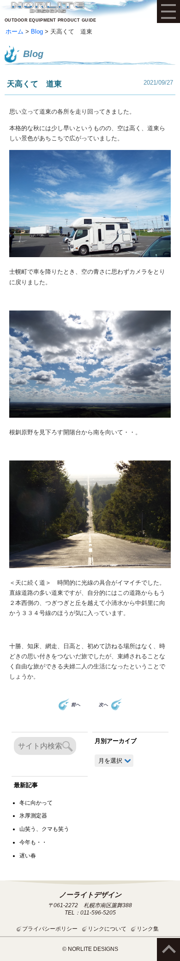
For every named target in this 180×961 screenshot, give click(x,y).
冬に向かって (36, 803)
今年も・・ (33, 842)
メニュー (168, 11)
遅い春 (27, 855)
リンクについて (107, 929)
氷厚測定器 (33, 815)
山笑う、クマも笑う (44, 829)
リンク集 (148, 929)
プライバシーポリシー (50, 929)
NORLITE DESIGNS (47, 7)
